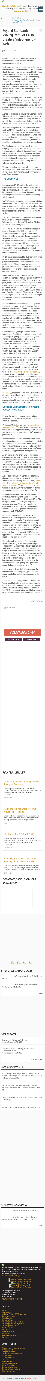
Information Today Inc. (9, 1276)
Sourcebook (6, 1329)
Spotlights (5, 1333)
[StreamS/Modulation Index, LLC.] (23, 898)
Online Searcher (7, 1361)
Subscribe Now (21, 633)
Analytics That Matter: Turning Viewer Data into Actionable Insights (18, 1050)
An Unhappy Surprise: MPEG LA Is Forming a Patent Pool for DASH (20, 860)
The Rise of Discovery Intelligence (24, 1211)
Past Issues (31, 640)
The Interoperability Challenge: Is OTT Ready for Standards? (21, 783)
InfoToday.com (7, 1356)
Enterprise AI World (8, 1352)
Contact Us (5, 1337)
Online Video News (8, 1331)
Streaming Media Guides (10, 1326)
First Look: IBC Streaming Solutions (14, 1040)
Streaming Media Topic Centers (12, 1322)
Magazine (6, 1312)
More (41, 993)
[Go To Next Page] (41, 30)
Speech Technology (8, 1365)
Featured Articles (17, 22)
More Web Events (37, 1059)
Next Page (35, 601)
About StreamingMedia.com (11, 1335)
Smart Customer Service (10, 1363)
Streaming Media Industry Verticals (13, 1324)
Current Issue (13, 640)
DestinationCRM (7, 1350)
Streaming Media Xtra (9, 1320)
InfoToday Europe (8, 1357)
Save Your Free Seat (21, 11)
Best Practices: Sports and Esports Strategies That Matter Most (19, 986)
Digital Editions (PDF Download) (14, 1314)
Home (4, 1310)
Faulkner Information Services (12, 1354)
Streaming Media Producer (11, 1369)
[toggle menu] (40, 9)
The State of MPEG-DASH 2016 (19, 834)
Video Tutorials (7, 1318)
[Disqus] (22, 678)
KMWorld (5, 1359)
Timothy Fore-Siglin (20, 20)
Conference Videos (8, 1316)
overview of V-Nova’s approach (25, 372)
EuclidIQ (5, 393)
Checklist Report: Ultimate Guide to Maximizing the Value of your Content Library (19, 1218)
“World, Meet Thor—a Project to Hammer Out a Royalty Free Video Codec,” (21, 483)
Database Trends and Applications (13, 1348)
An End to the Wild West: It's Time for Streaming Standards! (21, 810)
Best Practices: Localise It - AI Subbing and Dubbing (22, 977)
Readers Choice (7, 1328)
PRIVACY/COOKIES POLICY (10, 1299)
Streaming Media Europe (10, 1367)
